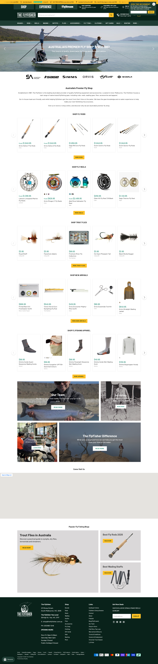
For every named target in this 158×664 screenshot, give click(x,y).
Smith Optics (75, 652)
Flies (64, 23)
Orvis (20, 147)
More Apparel (79, 376)
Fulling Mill (21, 256)
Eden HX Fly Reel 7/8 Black (103, 198)
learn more (100, 52)
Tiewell (50, 652)
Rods (29, 23)
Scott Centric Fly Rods (102, 146)
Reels (37, 23)
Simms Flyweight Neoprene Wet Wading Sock (79, 363)
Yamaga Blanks (80, 654)
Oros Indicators (42, 654)
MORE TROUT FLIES (79, 265)
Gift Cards (110, 23)
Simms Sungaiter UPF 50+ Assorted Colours (53, 365)
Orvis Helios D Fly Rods (52, 146)
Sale (118, 23)
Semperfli (62, 654)
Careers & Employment (95, 637)
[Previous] (5, 49)
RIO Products (66, 652)
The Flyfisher (72, 258)
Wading (46, 23)
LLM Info (91, 642)
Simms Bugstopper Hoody (128, 364)
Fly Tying (87, 23)
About (90, 616)
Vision (82, 652)
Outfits (55, 23)
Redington (20, 654)
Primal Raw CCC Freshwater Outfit (25, 308)
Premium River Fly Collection (75, 255)
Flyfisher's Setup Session (96, 610)
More (135, 23)
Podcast (91, 618)
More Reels (79, 213)
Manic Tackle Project (24, 311)
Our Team (91, 624)
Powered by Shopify (22, 658)
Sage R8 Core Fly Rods (77, 146)
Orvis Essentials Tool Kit (103, 307)
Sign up (136, 616)
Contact (91, 613)
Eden (95, 200)
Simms (20, 366)
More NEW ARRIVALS (79, 321)
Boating (127, 23)
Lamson (21, 202)
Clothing (98, 23)
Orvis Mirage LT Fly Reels (53, 201)
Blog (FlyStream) (94, 621)
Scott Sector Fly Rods (127, 146)
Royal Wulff (23, 254)
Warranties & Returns (95, 632)
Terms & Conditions (94, 634)
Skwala (26, 654)
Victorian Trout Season (96, 640)
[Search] (111, 15)
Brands (20, 23)
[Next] (153, 49)
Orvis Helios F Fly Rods (27, 146)
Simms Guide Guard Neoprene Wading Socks (28, 363)
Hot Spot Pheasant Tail (102, 254)
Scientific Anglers (26, 652)
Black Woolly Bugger (126, 254)
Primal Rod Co (57, 652)
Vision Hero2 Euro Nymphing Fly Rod (50, 308)
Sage (70, 147)
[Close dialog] (153, 4)
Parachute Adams (50, 254)
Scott (95, 147)
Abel (70, 205)
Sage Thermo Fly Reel (127, 198)
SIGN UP (151, 12)
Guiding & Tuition (94, 608)
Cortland (56, 654)
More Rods (79, 157)
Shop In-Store (93, 626)
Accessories (75, 23)
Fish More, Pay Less (94, 629)
